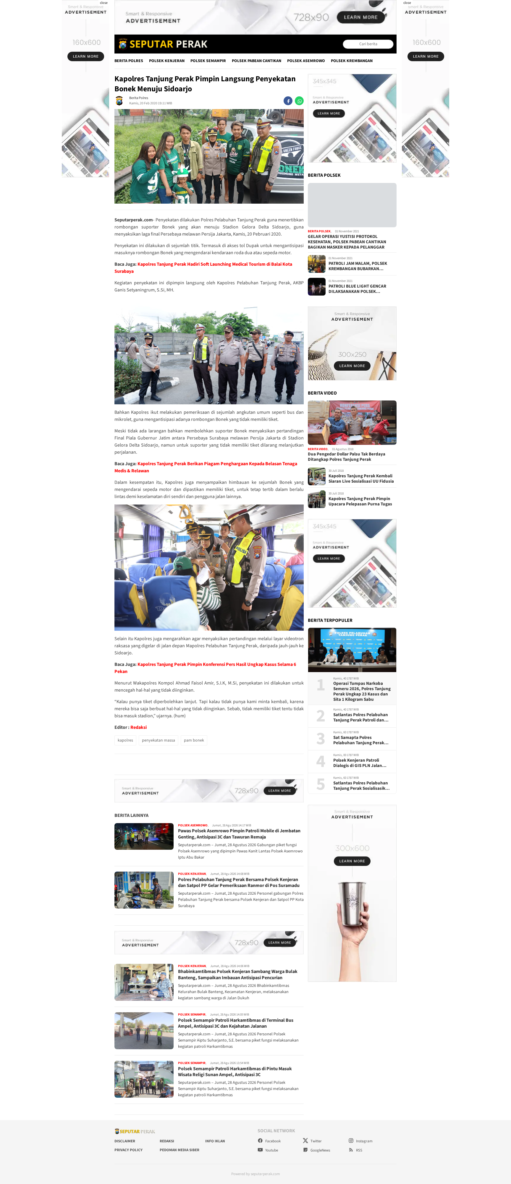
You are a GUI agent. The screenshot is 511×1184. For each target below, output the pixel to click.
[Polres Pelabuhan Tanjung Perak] (161, 44)
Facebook (272, 1141)
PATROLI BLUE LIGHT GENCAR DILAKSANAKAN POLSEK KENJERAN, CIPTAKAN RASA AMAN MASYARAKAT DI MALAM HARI (362, 289)
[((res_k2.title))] (352, 422)
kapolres (125, 740)
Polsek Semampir (208, 61)
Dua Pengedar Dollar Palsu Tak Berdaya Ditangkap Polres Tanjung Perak (346, 457)
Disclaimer (124, 1141)
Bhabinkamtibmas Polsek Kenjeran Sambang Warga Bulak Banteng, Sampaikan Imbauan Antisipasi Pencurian (237, 974)
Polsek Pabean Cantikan (256, 61)
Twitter (316, 1141)
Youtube (271, 1150)
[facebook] (288, 100)
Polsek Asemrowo (306, 61)
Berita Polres (128, 61)
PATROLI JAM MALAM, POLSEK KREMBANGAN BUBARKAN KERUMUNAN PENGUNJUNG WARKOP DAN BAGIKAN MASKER (360, 266)
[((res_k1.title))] (352, 205)
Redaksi (138, 727)
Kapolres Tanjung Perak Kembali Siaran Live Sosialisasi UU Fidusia (361, 478)
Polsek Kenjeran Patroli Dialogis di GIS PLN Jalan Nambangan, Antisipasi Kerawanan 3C (357, 763)
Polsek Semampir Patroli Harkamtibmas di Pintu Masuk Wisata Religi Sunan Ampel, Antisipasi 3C (235, 1071)
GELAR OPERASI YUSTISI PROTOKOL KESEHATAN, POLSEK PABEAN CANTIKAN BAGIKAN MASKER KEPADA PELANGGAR (347, 242)
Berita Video (318, 449)
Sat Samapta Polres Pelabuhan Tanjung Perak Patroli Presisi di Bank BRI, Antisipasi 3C (359, 740)
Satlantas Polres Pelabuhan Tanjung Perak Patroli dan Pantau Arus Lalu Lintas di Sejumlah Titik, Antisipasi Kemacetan (360, 717)
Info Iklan (215, 1141)
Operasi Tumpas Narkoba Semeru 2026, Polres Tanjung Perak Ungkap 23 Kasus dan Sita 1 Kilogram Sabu (362, 692)
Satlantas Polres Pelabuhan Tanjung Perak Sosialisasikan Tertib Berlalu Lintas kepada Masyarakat (361, 786)
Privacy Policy (128, 1150)
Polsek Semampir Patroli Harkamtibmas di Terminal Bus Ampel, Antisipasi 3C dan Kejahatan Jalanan (235, 1023)
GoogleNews (320, 1150)
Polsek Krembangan (352, 61)
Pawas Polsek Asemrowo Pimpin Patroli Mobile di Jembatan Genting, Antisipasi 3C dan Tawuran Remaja (239, 834)
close (104, 2)
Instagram (364, 1141)
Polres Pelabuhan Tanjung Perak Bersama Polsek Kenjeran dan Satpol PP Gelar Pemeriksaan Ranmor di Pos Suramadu (239, 882)
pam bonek (194, 740)
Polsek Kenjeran (167, 61)
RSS (358, 1150)
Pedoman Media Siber (179, 1150)
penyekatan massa (158, 740)
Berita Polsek (319, 231)
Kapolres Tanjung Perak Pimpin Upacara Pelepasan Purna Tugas (360, 501)
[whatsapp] (299, 100)
